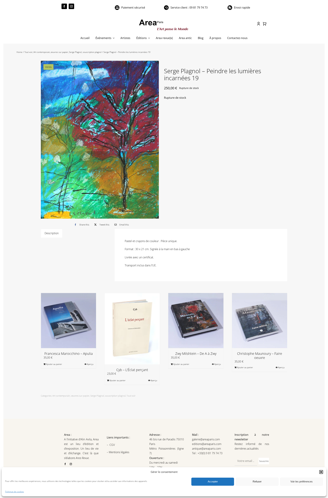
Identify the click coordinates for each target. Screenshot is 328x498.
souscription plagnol (115, 395)
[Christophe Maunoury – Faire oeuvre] (259, 320)
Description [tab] (52, 233)
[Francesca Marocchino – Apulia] (68, 320)
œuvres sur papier (80, 395)
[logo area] (164, 20)
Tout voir (131, 395)
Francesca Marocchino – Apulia (68, 353)
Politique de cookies (14, 491)
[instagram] (71, 6)
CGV (112, 445)
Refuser (257, 481)
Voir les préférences (301, 481)
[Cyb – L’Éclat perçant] (132, 328)
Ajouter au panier (54, 364)
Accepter (213, 481)
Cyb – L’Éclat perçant (132, 369)
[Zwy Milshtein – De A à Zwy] (195, 320)
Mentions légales (118, 452)
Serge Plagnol (97, 395)
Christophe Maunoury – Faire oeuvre (259, 355)
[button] (321, 472)
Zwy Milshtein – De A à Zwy (195, 353)
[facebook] (64, 6)
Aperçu (90, 364)
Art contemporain (61, 395)
